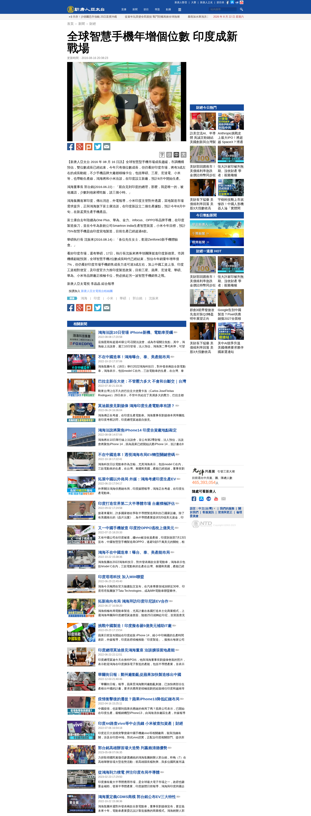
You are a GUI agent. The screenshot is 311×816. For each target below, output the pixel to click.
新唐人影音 (181, 2)
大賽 (193, 2)
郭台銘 (137, 298)
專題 (157, 9)
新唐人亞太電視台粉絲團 (97, 291)
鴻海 (84, 298)
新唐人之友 (206, 2)
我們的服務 (227, 508)
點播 (168, 9)
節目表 (220, 2)
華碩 (123, 298)
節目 (146, 9)
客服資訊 (208, 512)
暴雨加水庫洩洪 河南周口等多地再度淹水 (191, 16)
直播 (123, 9)
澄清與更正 (225, 512)
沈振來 (154, 298)
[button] (126, 101)
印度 (97, 298)
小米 (110, 298)
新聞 (135, 9)
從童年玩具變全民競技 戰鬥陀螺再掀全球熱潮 (131, 16)
